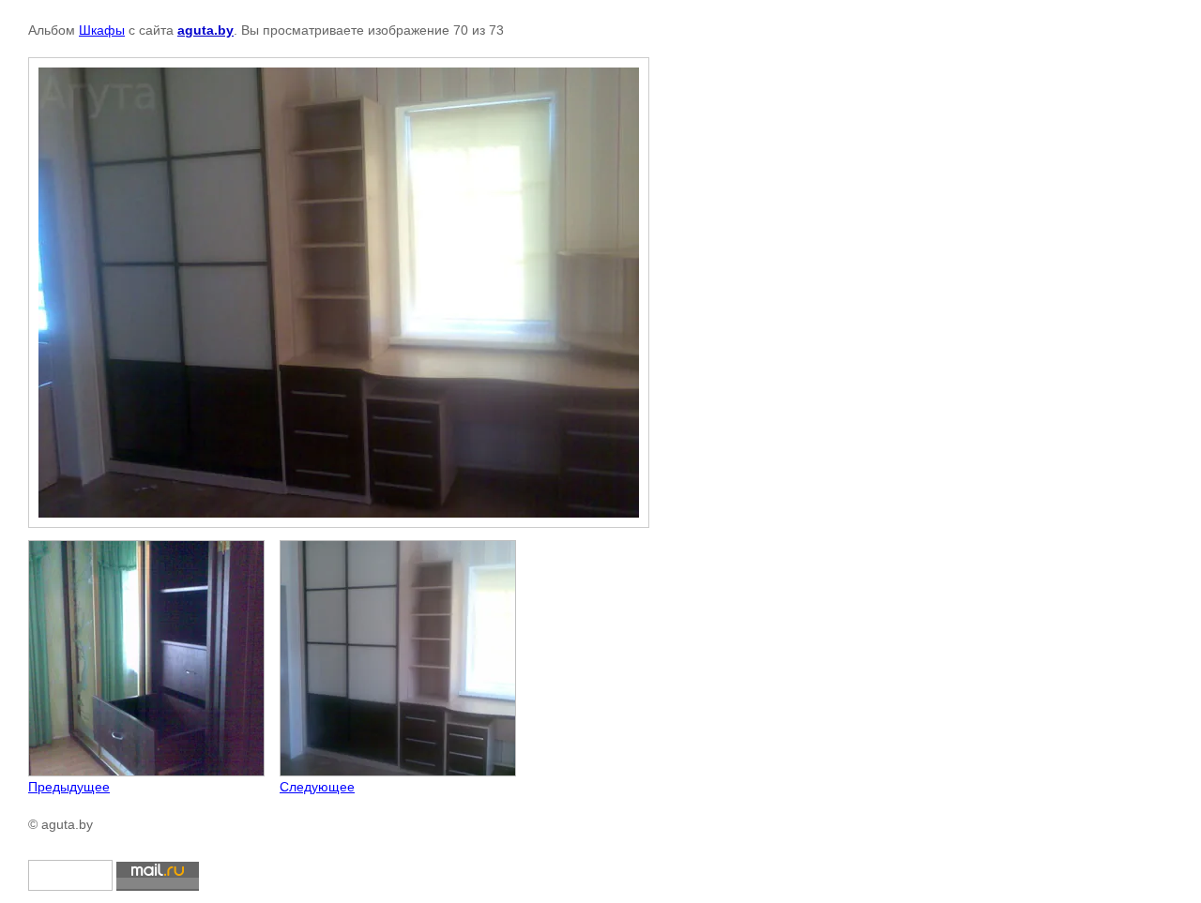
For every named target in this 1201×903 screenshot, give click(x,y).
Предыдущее (69, 786)
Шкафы (102, 30)
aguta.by (205, 30)
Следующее (317, 786)
